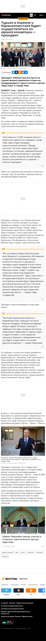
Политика (14, 585)
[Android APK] (7, 622)
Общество (5, 556)
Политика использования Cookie (12, 609)
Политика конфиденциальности (12, 606)
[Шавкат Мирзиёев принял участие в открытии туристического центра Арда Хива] (23, 520)
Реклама (18, 616)
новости (4, 585)
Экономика (33, 585)
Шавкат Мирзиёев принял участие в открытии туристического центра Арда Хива (21, 539)
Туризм (23, 552)
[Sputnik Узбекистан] (6, 16)
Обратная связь (27, 616)
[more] (42, 166)
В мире (23, 585)
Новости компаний (7, 616)
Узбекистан (30, 552)
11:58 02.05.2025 (7, 39)
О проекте (4, 603)
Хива (16, 552)
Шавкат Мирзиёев (7, 552)
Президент (39, 552)
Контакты (12, 603)
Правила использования (24, 603)
